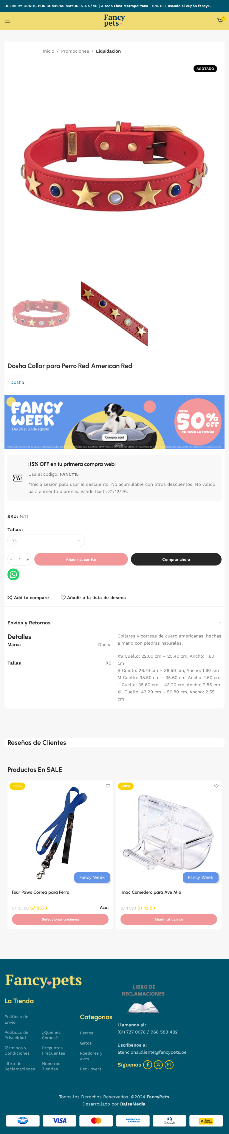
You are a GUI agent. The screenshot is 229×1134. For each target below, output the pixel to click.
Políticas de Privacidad (16, 1035)
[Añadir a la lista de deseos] (108, 785)
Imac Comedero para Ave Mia (150, 892)
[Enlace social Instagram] (169, 1064)
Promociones (75, 51)
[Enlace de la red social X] (158, 1064)
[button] (168, 919)
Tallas (14, 529)
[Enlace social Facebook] (147, 1064)
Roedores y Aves (91, 1056)
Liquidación (108, 51)
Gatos (86, 1043)
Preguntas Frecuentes (53, 1050)
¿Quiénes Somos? (51, 1035)
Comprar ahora (176, 559)
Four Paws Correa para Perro (40, 892)
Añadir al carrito (81, 559)
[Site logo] (114, 20)
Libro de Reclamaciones (19, 1066)
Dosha (17, 382)
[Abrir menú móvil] (7, 21)
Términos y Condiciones (17, 1050)
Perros (86, 1033)
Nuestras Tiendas (51, 1066)
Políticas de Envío (16, 1019)
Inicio (48, 51)
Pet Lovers (90, 1069)
